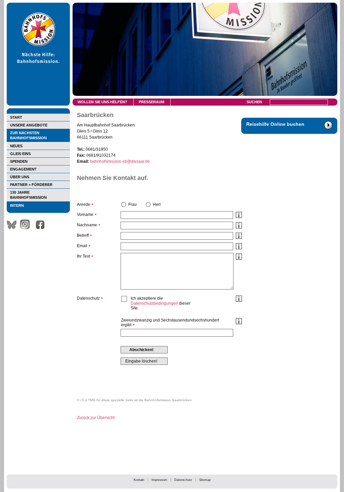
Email (82, 245)
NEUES (16, 146)
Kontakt (139, 480)
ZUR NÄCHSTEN (28, 135)
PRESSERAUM (151, 102)
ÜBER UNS (19, 177)
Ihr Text (83, 256)
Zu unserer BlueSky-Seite (13, 225)
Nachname (87, 225)
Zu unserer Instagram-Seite (27, 225)
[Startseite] (38, 104)
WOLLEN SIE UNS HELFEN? (102, 102)
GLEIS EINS (20, 154)
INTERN (17, 205)
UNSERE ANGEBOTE (28, 125)
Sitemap (205, 480)
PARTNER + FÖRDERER (31, 185)
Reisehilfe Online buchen (275, 124)
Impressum (159, 480)
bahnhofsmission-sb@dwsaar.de (120, 161)
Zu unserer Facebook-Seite (42, 225)
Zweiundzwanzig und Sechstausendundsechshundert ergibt (170, 322)
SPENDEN (19, 161)
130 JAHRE (28, 194)
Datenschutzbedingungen (154, 303)
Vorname (85, 214)
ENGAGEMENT (23, 169)
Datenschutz (183, 480)
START (16, 117)
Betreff (83, 235)
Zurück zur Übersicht (96, 417)
